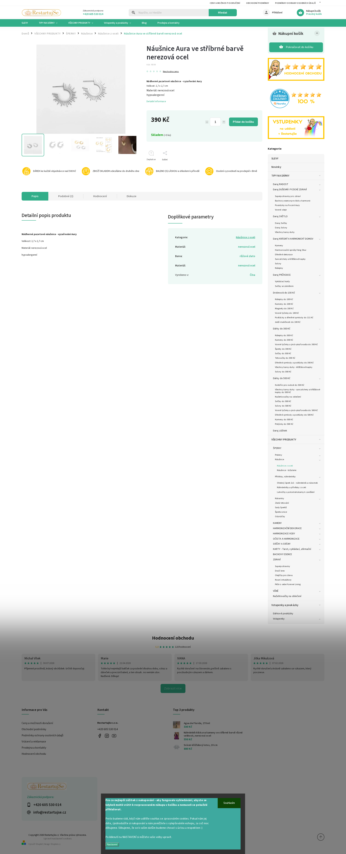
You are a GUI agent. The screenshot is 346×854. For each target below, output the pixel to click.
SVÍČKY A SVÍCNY (282, 544)
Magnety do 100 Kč (284, 308)
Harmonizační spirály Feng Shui (290, 250)
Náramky (279, 498)
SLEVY (275, 158)
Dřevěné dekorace (284, 254)
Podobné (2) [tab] (65, 196)
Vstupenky (279, 619)
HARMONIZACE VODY (284, 533)
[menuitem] (27, 23)
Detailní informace (156, 101)
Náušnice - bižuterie (286, 470)
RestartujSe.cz (99, 735)
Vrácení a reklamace (34, 742)
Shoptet (39, 844)
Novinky (276, 167)
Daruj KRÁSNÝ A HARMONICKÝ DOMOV (293, 239)
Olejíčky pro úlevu (284, 575)
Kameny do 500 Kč (284, 419)
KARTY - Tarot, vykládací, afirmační (292, 549)
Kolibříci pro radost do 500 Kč (289, 385)
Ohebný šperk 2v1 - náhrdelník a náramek (297, 482)
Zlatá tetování (282, 503)
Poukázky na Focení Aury (287, 205)
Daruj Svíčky (281, 223)
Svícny (278, 263)
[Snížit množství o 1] (207, 122)
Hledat (222, 12)
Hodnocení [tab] (100, 196)
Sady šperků (281, 507)
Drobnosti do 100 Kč (284, 293)
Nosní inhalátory (283, 579)
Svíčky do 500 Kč (283, 401)
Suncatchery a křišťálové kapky (290, 259)
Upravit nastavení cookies (58, 838)
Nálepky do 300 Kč (284, 335)
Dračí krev (280, 570)
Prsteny (278, 455)
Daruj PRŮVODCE (282, 275)
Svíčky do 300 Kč (283, 353)
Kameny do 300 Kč (284, 340)
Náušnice (279, 459)
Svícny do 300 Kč (283, 371)
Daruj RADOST (280, 184)
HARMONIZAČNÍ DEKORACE (287, 528)
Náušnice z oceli (285, 465)
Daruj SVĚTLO (280, 216)
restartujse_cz (107, 735)
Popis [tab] (35, 196)
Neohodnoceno (171, 71)
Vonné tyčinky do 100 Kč (287, 313)
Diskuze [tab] (131, 196)
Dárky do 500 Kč (281, 378)
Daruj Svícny (281, 227)
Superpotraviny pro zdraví (288, 196)
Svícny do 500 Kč (283, 405)
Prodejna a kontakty (34, 748)
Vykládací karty (282, 281)
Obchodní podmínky (257, 3)
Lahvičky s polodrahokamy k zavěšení (296, 492)
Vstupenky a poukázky (284, 605)
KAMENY (277, 523)
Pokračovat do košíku (299, 47)
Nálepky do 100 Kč (284, 299)
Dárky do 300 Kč (281, 329)
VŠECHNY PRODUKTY (283, 440)
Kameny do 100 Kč (284, 304)
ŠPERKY (277, 448)
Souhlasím (229, 803)
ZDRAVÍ (277, 559)
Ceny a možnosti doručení (225, 3)
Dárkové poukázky (283, 613)
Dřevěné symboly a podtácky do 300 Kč (294, 362)
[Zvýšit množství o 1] (223, 122)
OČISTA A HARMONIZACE (286, 539)
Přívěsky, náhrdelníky (285, 476)
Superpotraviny (282, 566)
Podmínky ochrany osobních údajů (295, 3)
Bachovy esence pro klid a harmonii (292, 200)
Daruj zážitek (280, 431)
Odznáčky (280, 516)
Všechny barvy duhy (284, 232)
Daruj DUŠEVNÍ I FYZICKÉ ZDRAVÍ (290, 189)
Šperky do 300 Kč (283, 349)
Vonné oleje (281, 209)
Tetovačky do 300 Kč (285, 358)
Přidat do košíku (243, 121)
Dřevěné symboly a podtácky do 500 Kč (294, 414)
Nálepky (279, 268)
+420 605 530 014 (107, 729)
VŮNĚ (275, 591)
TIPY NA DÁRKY (280, 176)
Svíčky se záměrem (284, 286)
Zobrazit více (173, 688)
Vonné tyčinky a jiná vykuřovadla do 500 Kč (296, 410)
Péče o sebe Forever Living (288, 584)
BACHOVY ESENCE (282, 554)
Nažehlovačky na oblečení (288, 396)
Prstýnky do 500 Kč (284, 424)
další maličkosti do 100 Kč (288, 322)
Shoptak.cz (56, 844)
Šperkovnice (281, 512)
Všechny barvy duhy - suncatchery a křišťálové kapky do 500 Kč (297, 391)
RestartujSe (114, 735)
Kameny (279, 245)
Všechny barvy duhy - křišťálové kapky (293, 367)
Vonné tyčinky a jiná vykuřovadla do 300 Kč (296, 344)
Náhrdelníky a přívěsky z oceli (291, 487)
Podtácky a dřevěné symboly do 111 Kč (294, 317)
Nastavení (112, 844)
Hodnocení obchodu (173, 638)
